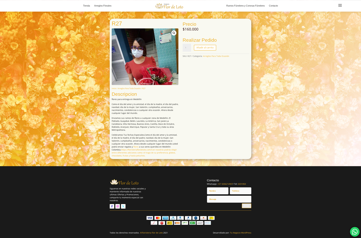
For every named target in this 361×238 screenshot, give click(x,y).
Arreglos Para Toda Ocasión (129, 88)
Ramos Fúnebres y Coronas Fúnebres (245, 6)
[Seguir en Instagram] (117, 206)
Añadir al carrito (205, 47)
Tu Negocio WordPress (240, 232)
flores (136, 146)
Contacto (273, 6)
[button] (173, 32)
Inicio (114, 88)
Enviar (246, 205)
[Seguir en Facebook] (112, 206)
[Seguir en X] (123, 206)
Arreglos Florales (102, 6)
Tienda (86, 6)
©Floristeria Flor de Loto (151, 232)
